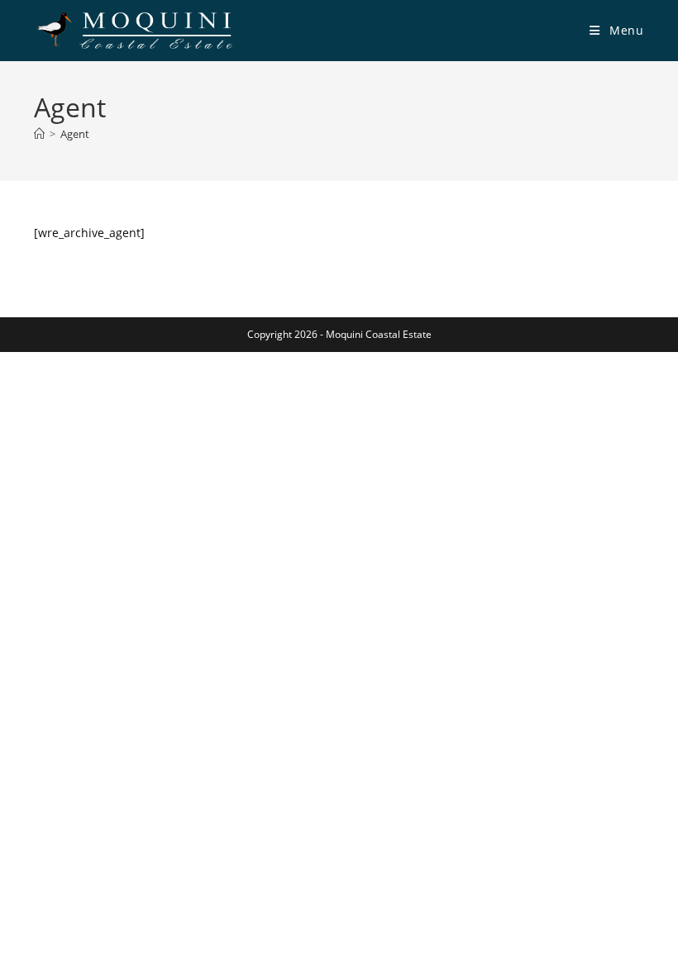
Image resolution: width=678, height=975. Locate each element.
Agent (74, 133)
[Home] (39, 133)
